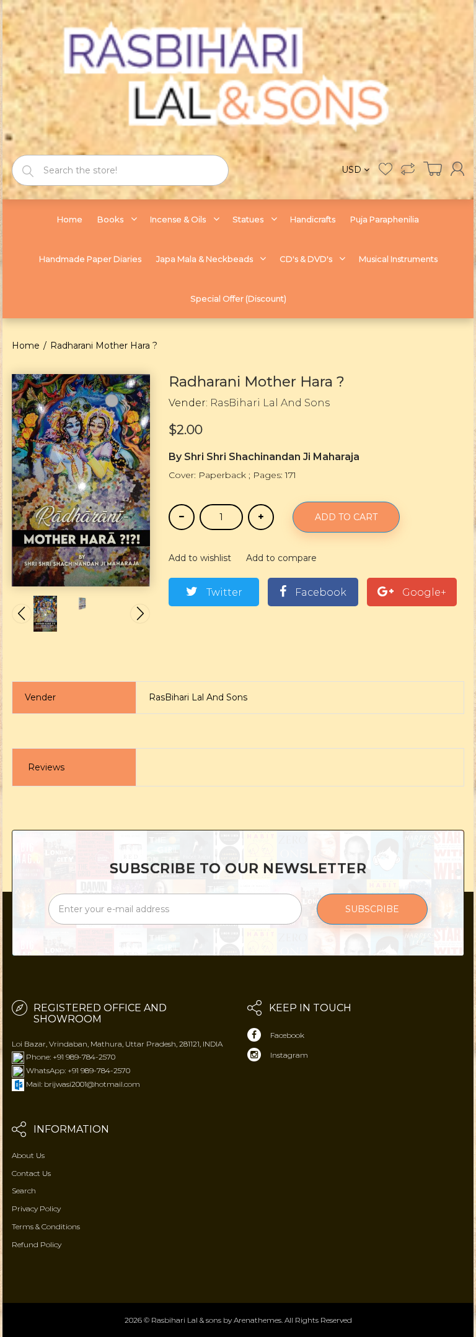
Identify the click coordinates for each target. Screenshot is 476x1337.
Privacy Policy (36, 1208)
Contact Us (31, 1173)
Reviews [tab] (46, 767)
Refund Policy (36, 1244)
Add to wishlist (200, 558)
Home (26, 345)
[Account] (457, 169)
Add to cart (346, 517)
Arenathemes (257, 1320)
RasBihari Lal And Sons (270, 403)
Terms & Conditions (46, 1226)
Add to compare (281, 558)
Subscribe (372, 909)
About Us (28, 1155)
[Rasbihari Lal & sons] (238, 76)
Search (24, 1190)
